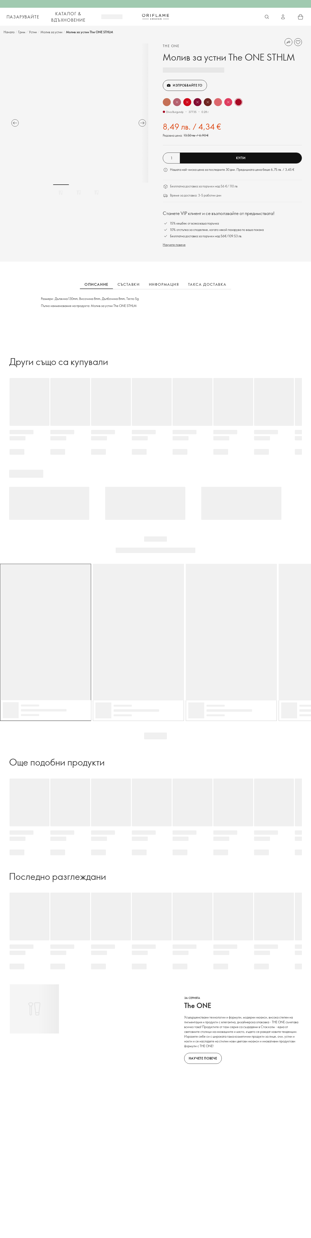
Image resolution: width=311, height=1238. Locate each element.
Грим (21, 32)
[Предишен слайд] (15, 123)
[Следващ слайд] (142, 123)
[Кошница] (300, 17)
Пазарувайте (23, 17)
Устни (33, 32)
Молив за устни (51, 32)
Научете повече (174, 244)
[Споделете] (288, 42)
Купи (241, 158)
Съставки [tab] (128, 284)
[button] (167, 102)
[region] (78, 113)
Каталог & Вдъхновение (68, 17)
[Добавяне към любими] (298, 42)
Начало (9, 32)
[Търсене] (266, 16)
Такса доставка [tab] (207, 284)
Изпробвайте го (187, 85)
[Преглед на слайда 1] (61, 192)
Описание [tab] (96, 284)
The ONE (171, 46)
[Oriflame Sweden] (155, 17)
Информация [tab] (164, 284)
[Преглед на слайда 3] (97, 192)
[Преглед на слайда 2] (79, 192)
